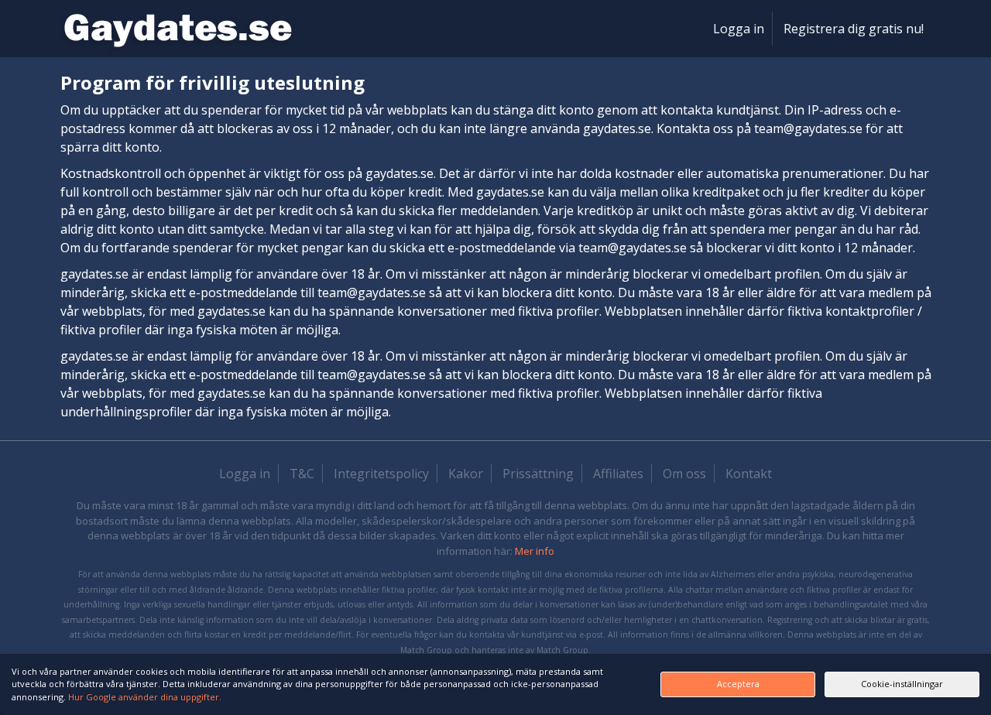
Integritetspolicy (381, 473)
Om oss (684, 473)
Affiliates (618, 473)
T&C (302, 473)
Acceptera (738, 683)
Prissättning (538, 473)
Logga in (738, 28)
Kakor (465, 473)
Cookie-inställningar (902, 683)
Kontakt (748, 473)
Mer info (534, 551)
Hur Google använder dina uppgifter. (144, 697)
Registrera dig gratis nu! (854, 28)
